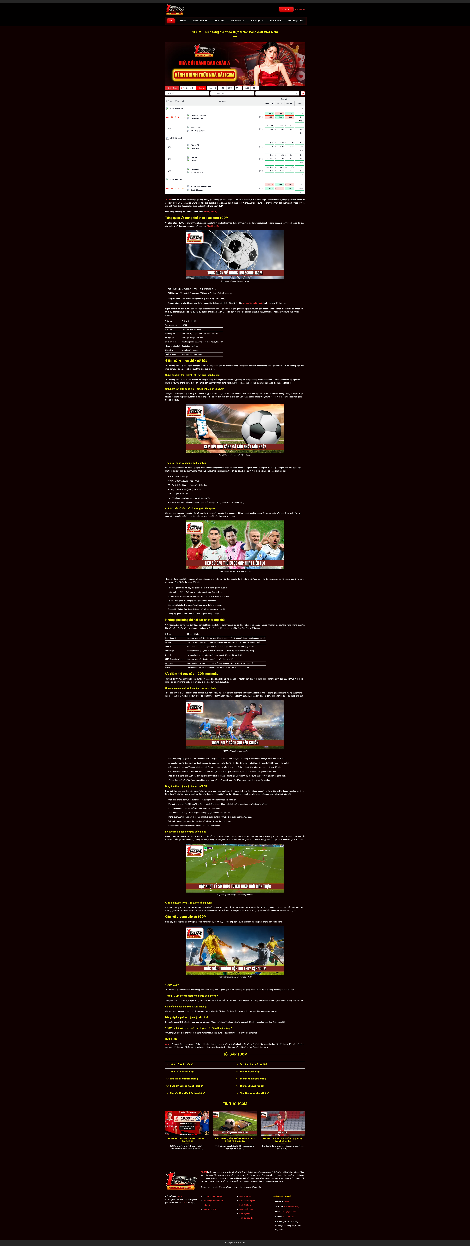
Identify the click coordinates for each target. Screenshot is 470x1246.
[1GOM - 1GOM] (177, 9)
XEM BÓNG (300, 9)
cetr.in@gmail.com (288, 1211)
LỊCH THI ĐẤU (219, 21)
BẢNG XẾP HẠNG (237, 21)
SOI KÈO (183, 21)
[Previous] (165, 1133)
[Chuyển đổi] (167, 1064)
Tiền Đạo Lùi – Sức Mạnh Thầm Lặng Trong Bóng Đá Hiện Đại (282, 1139)
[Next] (305, 1133)
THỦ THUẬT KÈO (257, 21)
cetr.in (168, 1044)
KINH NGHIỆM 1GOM (295, 21)
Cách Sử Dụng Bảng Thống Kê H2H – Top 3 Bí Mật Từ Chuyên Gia (235, 1139)
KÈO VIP (286, 9)
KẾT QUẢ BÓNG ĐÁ (200, 21)
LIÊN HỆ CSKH (275, 21)
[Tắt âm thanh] (303, 93)
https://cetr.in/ (210, 212)
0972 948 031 (288, 1217)
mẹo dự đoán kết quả (252, 303)
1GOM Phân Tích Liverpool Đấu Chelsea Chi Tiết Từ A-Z (187, 1139)
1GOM (171, 21)
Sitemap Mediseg (291, 1206)
